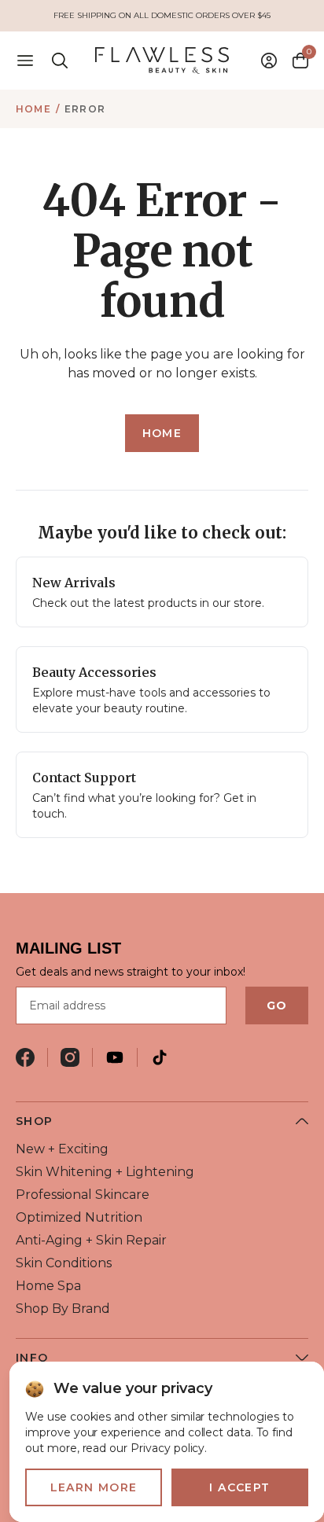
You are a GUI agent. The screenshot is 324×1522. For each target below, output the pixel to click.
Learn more (94, 1487)
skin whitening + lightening (105, 1171)
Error (84, 109)
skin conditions (64, 1262)
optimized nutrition (79, 1217)
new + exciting (62, 1149)
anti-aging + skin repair (91, 1240)
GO (277, 1005)
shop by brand (63, 1308)
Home (33, 109)
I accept (239, 1487)
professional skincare (82, 1194)
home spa (48, 1285)
